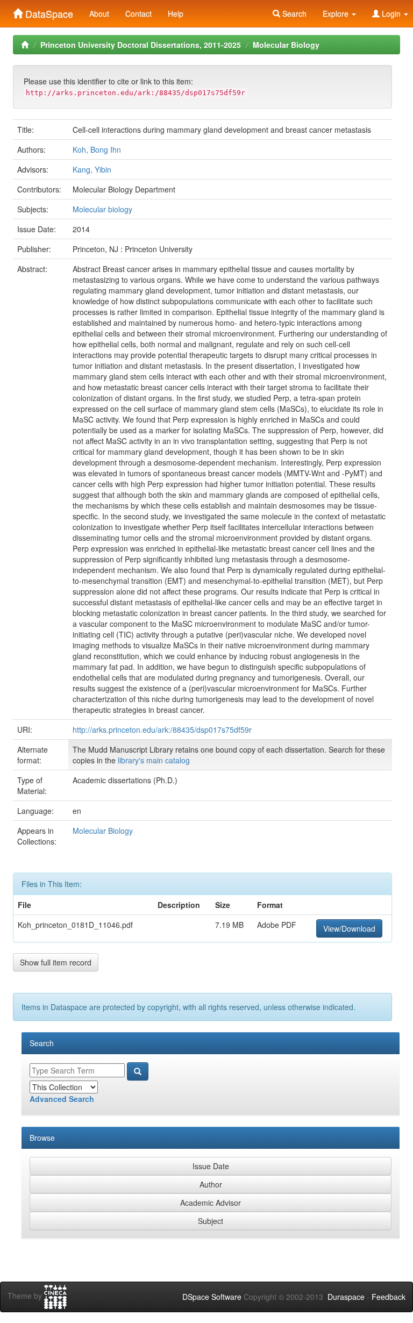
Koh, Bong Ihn (97, 149)
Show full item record (55, 962)
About (99, 13)
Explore (337, 13)
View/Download (349, 928)
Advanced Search (62, 1098)
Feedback (388, 1296)
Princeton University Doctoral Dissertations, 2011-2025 (140, 44)
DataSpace (48, 11)
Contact (138, 13)
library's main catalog (154, 760)
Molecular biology (102, 209)
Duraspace (346, 1296)
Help (175, 13)
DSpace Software (211, 1296)
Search (293, 13)
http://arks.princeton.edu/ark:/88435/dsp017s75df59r (162, 729)
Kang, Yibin (92, 169)
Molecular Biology (286, 44)
